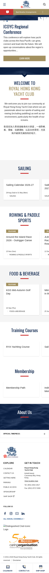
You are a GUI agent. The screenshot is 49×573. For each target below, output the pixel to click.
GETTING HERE (9, 478)
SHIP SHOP (7, 496)
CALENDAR (8, 469)
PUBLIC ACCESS (9, 487)
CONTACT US (8, 473)
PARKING (7, 482)
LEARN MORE (24, 58)
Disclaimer (17, 560)
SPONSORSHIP (9, 492)
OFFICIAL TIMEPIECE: (11, 434)
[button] (3, 21)
